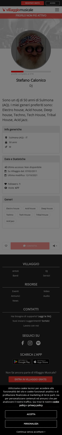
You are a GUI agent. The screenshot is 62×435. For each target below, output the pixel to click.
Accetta (31, 414)
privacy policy (35, 405)
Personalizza (31, 423)
